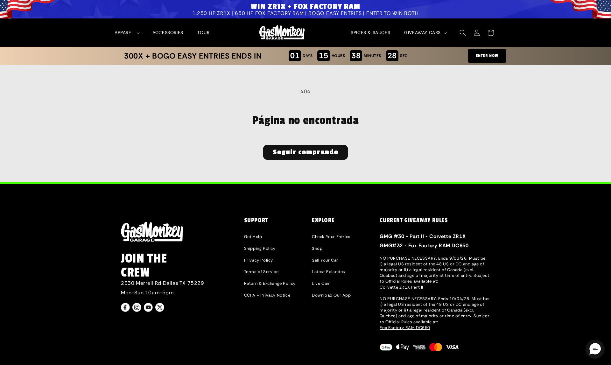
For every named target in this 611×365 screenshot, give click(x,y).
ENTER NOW (487, 55)
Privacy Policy (258, 260)
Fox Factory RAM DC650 (405, 327)
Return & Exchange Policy (270, 283)
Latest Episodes (328, 271)
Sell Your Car (325, 260)
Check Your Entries (331, 236)
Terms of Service (261, 271)
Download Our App (331, 295)
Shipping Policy (260, 248)
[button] (126, 32)
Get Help (253, 236)
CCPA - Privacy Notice (267, 295)
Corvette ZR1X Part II (401, 287)
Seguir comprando (305, 152)
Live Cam (321, 283)
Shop (317, 248)
